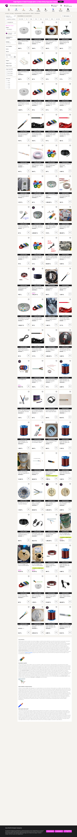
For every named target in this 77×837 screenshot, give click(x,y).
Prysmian (46, 19)
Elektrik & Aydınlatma (26, 13)
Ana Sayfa (7, 13)
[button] (64, 68)
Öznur (36, 19)
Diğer (31, 19)
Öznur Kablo (21, 19)
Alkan (41, 19)
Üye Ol (67, 6)
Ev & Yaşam (12, 13)
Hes (26, 19)
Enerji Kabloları (37, 13)
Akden (52, 19)
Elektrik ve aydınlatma (28, 652)
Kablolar (32, 13)
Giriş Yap (70, 6)
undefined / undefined (11, 19)
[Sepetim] (61, 6)
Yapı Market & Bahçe (18, 13)
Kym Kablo (58, 19)
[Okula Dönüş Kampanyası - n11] (38, 1)
